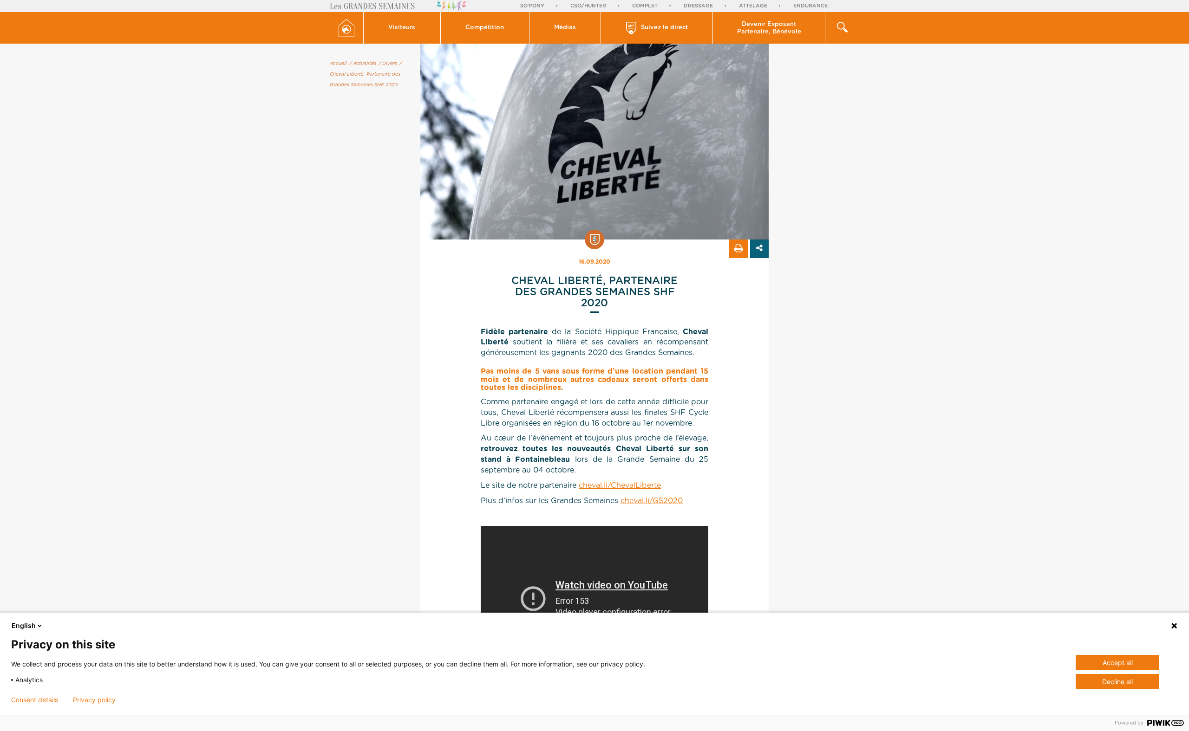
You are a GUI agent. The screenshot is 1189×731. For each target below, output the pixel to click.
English (24, 625)
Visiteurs (401, 28)
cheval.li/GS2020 (652, 501)
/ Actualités (362, 63)
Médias (565, 28)
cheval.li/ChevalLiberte (620, 485)
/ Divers (388, 63)
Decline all (1117, 682)
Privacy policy (94, 700)
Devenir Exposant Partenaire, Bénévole (769, 28)
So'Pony (532, 5)
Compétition (484, 28)
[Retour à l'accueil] (347, 28)
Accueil (338, 63)
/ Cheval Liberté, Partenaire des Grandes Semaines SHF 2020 (366, 74)
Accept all (1118, 662)
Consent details (34, 700)
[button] (402, 28)
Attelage (753, 5)
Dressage (698, 5)
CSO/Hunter (588, 5)
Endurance (810, 5)
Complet (645, 5)
